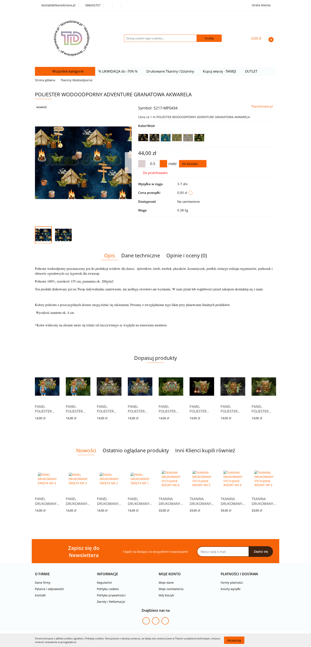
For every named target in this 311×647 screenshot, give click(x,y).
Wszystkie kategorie (67, 71)
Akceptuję (234, 640)
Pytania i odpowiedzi (49, 589)
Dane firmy (42, 583)
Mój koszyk (166, 595)
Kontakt (40, 595)
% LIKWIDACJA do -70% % (118, 71)
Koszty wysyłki (231, 589)
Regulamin (104, 583)
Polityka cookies (108, 589)
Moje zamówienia (171, 589)
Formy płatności (232, 583)
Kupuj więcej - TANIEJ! (220, 71)
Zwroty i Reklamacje (111, 602)
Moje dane (166, 583)
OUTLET (251, 71)
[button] (42, 574)
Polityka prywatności (111, 595)
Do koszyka (190, 164)
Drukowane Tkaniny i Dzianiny (170, 71)
